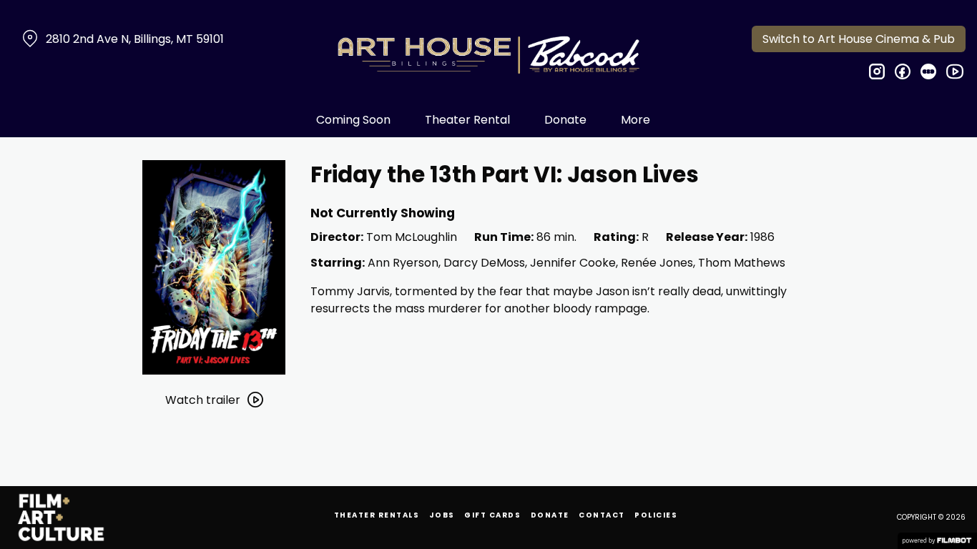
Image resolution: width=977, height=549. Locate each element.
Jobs (442, 515)
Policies (655, 515)
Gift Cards (492, 515)
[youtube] (954, 71)
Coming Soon (353, 120)
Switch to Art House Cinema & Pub (858, 39)
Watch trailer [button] (202, 400)
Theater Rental (467, 120)
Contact (602, 515)
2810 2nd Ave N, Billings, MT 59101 (135, 39)
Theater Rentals (377, 515)
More (635, 120)
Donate (565, 120)
